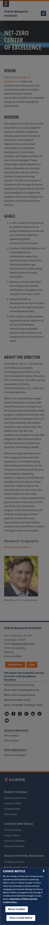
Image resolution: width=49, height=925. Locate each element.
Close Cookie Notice (21, 918)
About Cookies (16, 909)
